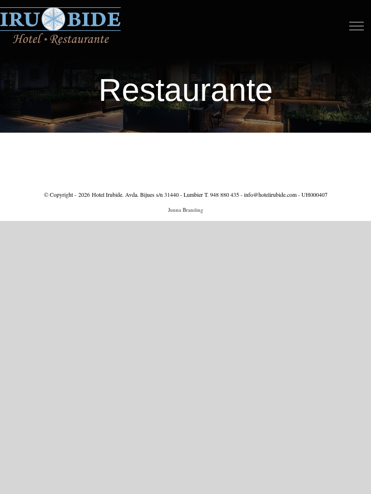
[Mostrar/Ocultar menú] (356, 26)
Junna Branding (185, 209)
